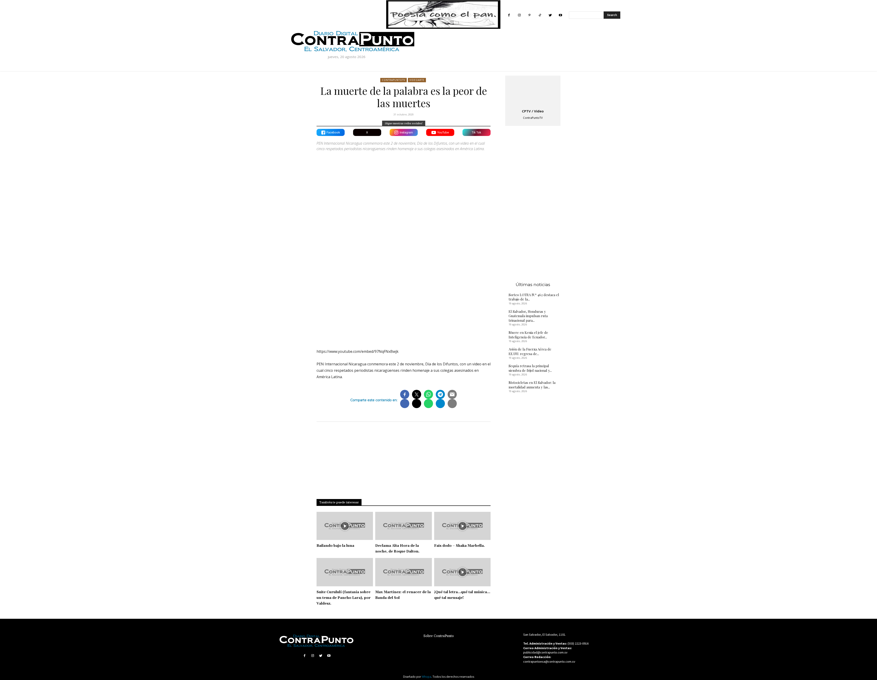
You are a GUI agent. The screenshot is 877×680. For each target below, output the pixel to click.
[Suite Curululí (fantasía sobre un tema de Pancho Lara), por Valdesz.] (345, 572)
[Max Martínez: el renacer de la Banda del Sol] (403, 572)
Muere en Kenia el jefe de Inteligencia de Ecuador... (528, 334)
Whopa (426, 677)
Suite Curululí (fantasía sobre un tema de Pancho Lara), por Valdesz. (344, 598)
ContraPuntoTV (393, 80)
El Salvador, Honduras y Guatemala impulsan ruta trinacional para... (528, 316)
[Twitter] (550, 15)
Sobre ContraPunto (438, 636)
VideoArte (416, 80)
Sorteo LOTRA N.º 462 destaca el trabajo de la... (534, 297)
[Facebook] (509, 15)
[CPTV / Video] (533, 91)
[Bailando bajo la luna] (345, 526)
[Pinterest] (530, 15)
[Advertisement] (404, 305)
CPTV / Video (533, 111)
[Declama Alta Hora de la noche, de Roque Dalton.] (403, 526)
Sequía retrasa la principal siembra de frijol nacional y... (530, 368)
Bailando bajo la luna (335, 546)
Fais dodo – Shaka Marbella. (459, 546)
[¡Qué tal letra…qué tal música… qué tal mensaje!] (462, 572)
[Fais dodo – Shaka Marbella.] (462, 526)
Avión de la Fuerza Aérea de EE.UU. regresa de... (530, 351)
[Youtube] (560, 15)
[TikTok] (540, 15)
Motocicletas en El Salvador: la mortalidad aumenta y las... (532, 384)
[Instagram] (519, 15)
